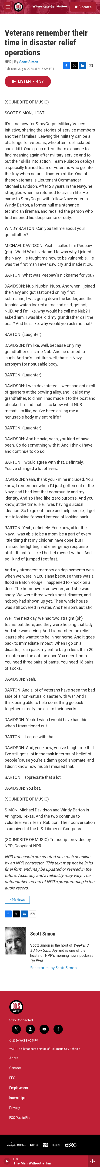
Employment (18, 1088)
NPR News (17, 899)
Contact (15, 1068)
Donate (85, 7)
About (13, 1058)
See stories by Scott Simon (53, 967)
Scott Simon (28, 61)
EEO (12, 1078)
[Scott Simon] (15, 940)
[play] (7, 1161)
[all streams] (94, 1161)
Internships (17, 1098)
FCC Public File (19, 1118)
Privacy (14, 1108)
